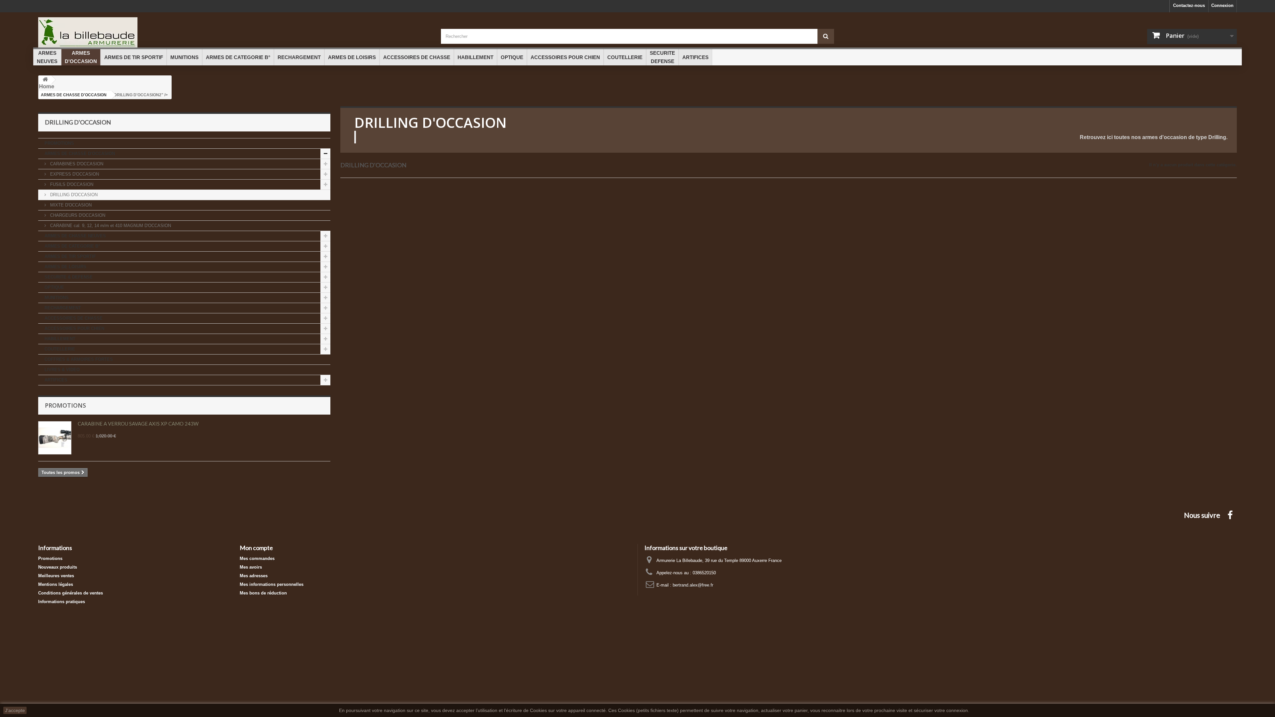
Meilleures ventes (56, 575)
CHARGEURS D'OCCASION (77, 215)
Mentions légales (55, 584)
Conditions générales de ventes (70, 593)
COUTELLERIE (59, 349)
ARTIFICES (55, 379)
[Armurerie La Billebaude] (234, 32)
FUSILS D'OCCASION (71, 184)
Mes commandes (257, 558)
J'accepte (15, 710)
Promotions (65, 405)
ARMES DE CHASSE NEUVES (75, 235)
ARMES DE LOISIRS (65, 266)
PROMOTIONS (59, 143)
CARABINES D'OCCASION (76, 163)
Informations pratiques (61, 601)
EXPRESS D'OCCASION (74, 174)
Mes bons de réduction (263, 593)
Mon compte (256, 547)
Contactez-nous (1189, 5)
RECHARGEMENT (62, 307)
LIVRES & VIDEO (62, 369)
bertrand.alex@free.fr (693, 585)
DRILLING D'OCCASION (73, 194)
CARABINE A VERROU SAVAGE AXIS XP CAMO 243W (138, 424)
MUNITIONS (56, 297)
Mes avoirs (251, 567)
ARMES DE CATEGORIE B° (72, 246)
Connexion (1222, 5)
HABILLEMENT (59, 338)
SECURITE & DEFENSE (68, 277)
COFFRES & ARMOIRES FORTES (78, 359)
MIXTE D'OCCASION (70, 204)
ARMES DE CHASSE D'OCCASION (79, 153)
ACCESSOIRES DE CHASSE (73, 318)
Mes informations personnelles (271, 584)
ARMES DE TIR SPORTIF (70, 256)
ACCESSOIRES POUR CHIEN (74, 328)
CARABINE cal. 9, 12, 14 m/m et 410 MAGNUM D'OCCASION (110, 225)
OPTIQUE (54, 287)
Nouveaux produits (57, 567)
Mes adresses (254, 575)
